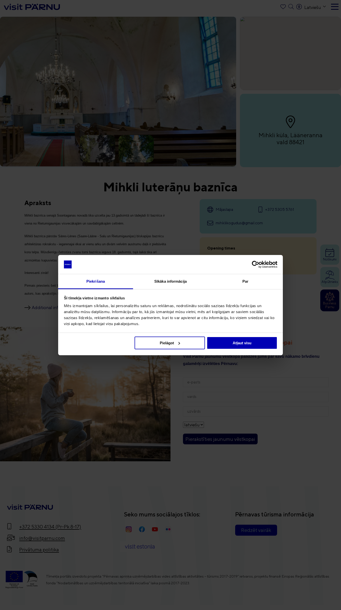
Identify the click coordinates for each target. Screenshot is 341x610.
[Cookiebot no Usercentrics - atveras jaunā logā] (255, 264)
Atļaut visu (242, 343)
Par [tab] (245, 281)
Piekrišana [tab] (95, 281)
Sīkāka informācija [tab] (170, 281)
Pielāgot (167, 343)
